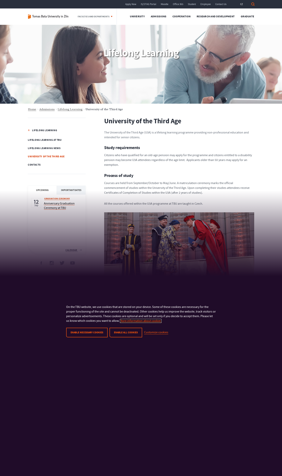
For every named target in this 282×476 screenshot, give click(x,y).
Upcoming (42, 190)
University (137, 16)
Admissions (159, 16)
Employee (205, 4)
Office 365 (178, 4)
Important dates (71, 190)
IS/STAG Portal (148, 4)
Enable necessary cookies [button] (87, 332)
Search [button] (253, 4)
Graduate (247, 16)
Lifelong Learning (70, 109)
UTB (50, 16)
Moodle (164, 4)
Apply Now (130, 4)
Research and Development (216, 16)
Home (32, 109)
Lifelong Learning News (44, 148)
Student (192, 4)
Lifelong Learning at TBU (45, 140)
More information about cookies (141, 321)
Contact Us (220, 4)
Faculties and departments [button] (94, 16)
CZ (241, 4)
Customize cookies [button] (156, 332)
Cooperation (181, 16)
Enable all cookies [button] (126, 332)
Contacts (34, 165)
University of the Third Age (46, 156)
